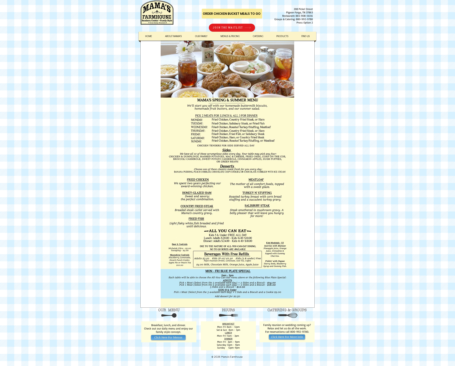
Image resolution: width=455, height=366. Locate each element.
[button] (230, 36)
